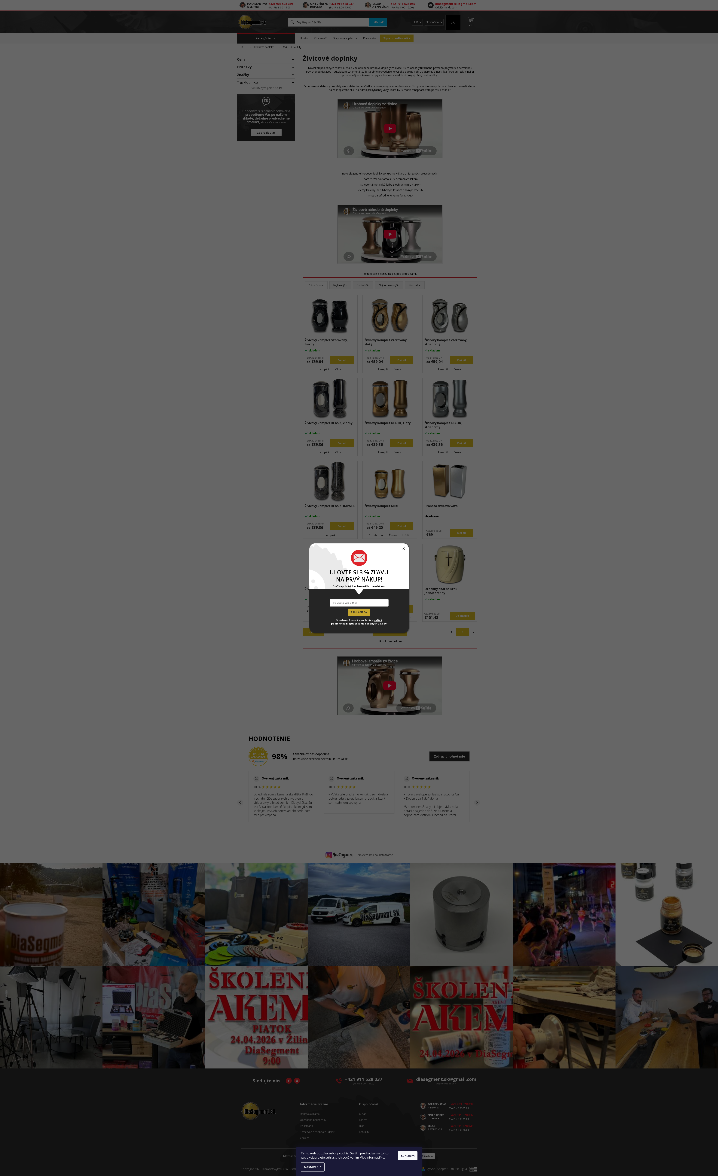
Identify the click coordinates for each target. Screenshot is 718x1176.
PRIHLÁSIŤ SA (359, 612)
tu (382, 1157)
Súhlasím (408, 1156)
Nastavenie (312, 1167)
